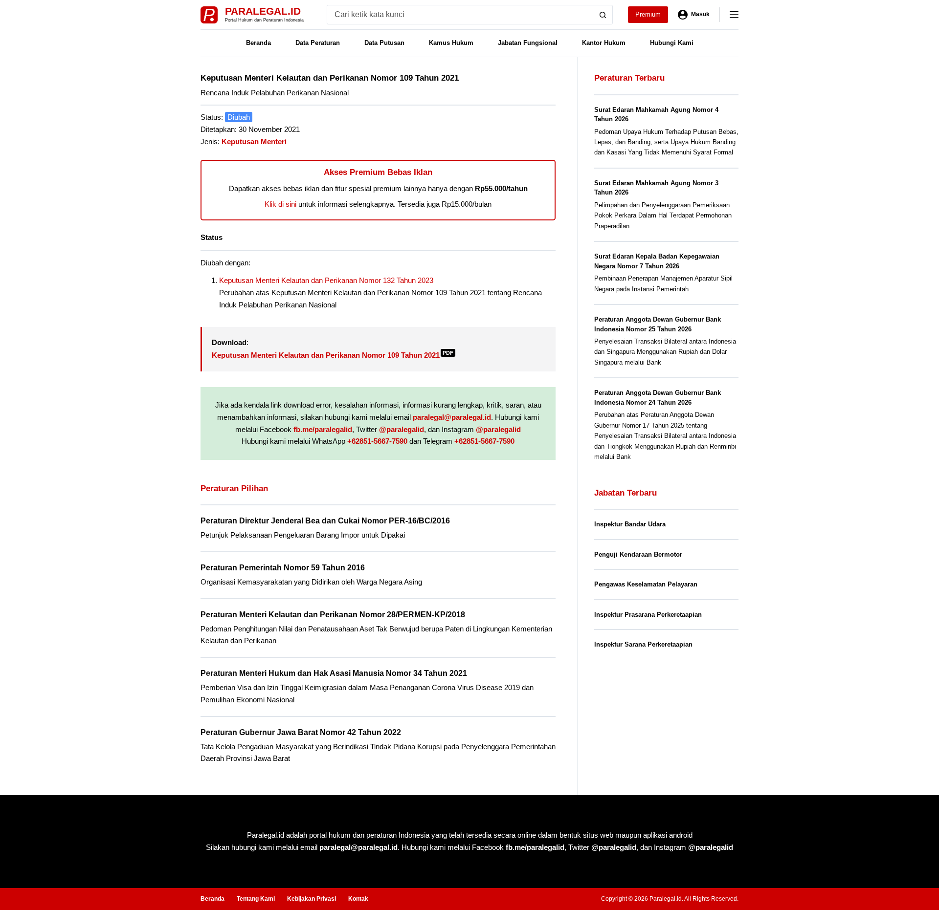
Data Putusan (384, 42)
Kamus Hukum (451, 42)
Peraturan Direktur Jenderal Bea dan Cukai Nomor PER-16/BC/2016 (325, 521)
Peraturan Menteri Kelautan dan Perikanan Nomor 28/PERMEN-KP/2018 (333, 614)
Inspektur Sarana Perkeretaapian (643, 644)
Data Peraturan (317, 42)
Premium (648, 14)
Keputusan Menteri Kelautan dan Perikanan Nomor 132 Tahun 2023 (326, 280)
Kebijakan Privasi (311, 898)
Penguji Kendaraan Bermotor (638, 554)
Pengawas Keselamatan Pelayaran (645, 584)
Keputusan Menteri (254, 141)
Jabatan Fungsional (528, 42)
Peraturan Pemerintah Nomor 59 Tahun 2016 (283, 567)
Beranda (258, 42)
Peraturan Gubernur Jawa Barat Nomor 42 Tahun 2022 (301, 732)
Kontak (358, 898)
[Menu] (734, 14)
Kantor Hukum (604, 42)
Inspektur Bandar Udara (630, 524)
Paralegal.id (263, 11)
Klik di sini (280, 204)
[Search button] (603, 14)
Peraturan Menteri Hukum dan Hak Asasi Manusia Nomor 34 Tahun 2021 (334, 673)
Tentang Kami (256, 898)
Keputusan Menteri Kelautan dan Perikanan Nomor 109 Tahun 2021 (332, 355)
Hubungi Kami (671, 42)
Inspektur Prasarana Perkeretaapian (648, 614)
